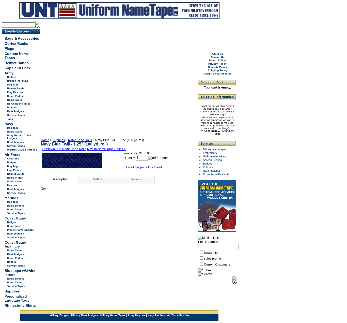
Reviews (136, 179)
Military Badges (59, 315)
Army (9, 73)
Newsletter (211, 253)
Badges (12, 77)
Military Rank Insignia (84, 315)
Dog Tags (13, 84)
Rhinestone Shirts (20, 305)
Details (98, 179)
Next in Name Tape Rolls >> (106, 149)
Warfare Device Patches (22, 149)
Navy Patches (156, 315)
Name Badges (15, 205)
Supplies (12, 291)
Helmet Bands (17, 63)
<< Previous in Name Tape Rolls (64, 149)
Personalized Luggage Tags (17, 298)
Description (60, 179)
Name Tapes (14, 99)
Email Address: (208, 242)
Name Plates (15, 96)
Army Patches (136, 315)
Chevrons (13, 158)
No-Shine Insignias (18, 103)
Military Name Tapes (112, 315)
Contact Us (217, 57)
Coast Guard (15, 218)
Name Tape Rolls (80, 140)
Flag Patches (15, 92)
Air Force (12, 155)
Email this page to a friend (144, 167)
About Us (217, 53)
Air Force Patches (178, 315)
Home (45, 140)
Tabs (10, 119)
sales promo (212, 258)
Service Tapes (16, 115)
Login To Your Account (217, 73)
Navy (9, 124)
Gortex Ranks (16, 43)
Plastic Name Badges (20, 229)
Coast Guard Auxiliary (15, 244)
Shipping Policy (217, 70)
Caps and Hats (17, 68)
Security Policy (217, 67)
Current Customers (217, 264)
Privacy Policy (217, 63)
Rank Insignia (15, 111)
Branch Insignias (17, 80)
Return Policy (217, 60)
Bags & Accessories (22, 38)
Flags (9, 49)
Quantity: (129, 158)
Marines (11, 198)
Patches (12, 107)
